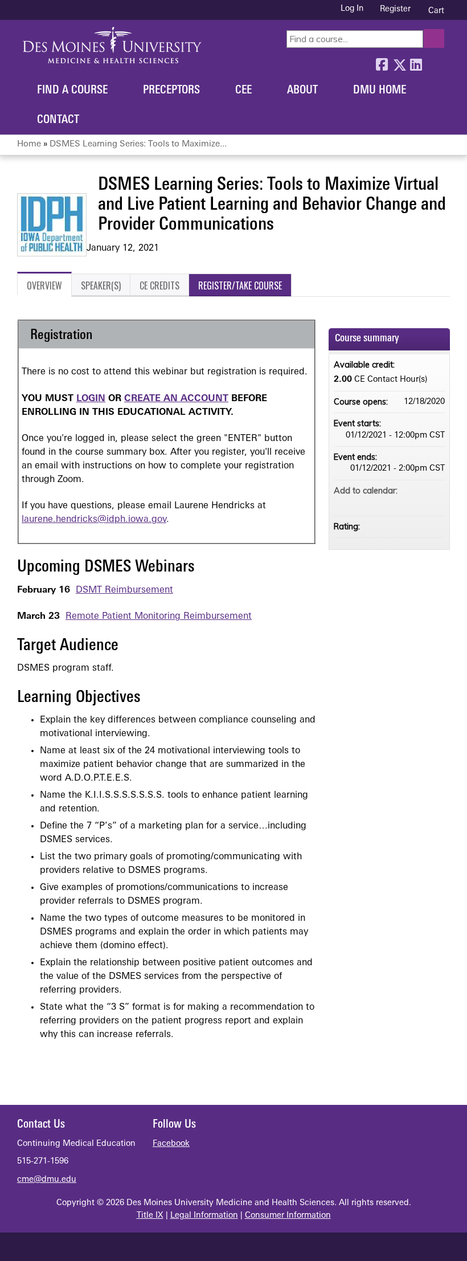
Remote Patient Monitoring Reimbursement (158, 616)
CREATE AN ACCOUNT (176, 398)
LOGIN (90, 398)
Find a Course (72, 90)
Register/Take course (240, 285)
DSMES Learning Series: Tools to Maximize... (138, 144)
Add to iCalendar (421, 501)
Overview (44, 285)
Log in (352, 9)
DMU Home (379, 90)
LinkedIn (415, 62)
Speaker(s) (101, 285)
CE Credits (159, 285)
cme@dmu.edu (46, 1180)
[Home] (112, 45)
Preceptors (171, 90)
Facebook (381, 62)
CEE (243, 90)
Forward (433, 62)
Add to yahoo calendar (406, 502)
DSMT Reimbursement (124, 590)
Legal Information (204, 1215)
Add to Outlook (435, 502)
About (302, 90)
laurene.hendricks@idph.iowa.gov (94, 519)
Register (395, 9)
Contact (58, 120)
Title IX (150, 1215)
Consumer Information (288, 1215)
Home (29, 144)
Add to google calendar (391, 502)
